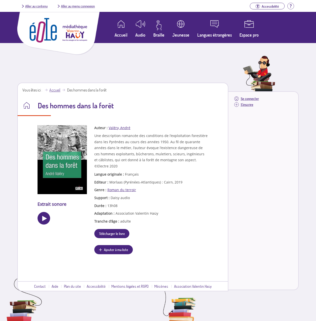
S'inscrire (247, 104)
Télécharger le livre (112, 233)
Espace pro (249, 35)
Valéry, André (119, 127)
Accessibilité (96, 286)
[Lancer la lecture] (44, 218)
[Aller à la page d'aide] (290, 5)
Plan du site (72, 286)
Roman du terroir (121, 189)
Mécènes (161, 286)
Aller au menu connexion (78, 6)
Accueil (54, 90)
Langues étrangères (214, 35)
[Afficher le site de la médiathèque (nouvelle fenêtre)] (74, 39)
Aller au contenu (36, 6)
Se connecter (250, 98)
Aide (55, 286)
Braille (158, 35)
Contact (40, 286)
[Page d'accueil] (43, 41)
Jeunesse (180, 35)
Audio (140, 35)
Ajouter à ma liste (116, 249)
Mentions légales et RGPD (130, 286)
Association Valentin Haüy (193, 286)
